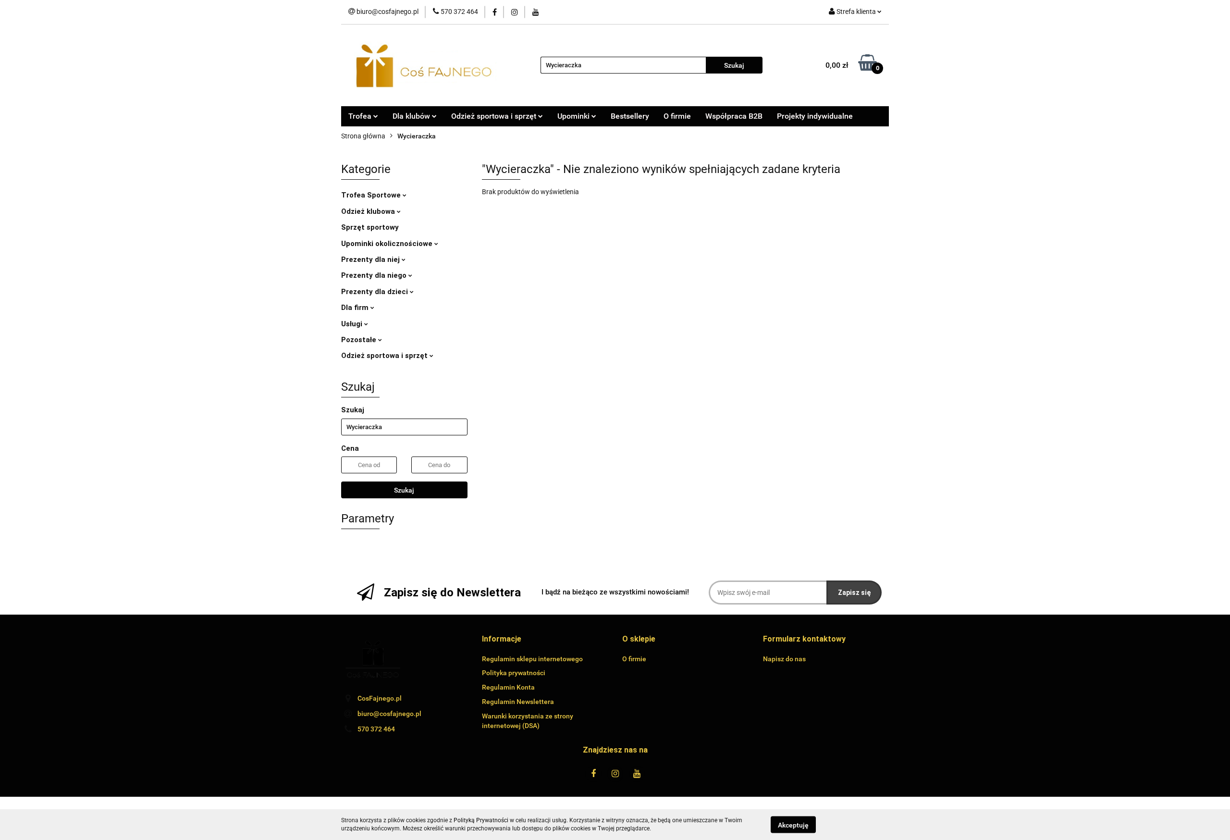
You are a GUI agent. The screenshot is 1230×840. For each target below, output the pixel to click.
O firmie (677, 116)
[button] (501, 639)
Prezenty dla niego (374, 275)
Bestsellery (630, 116)
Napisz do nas (784, 659)
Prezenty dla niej (371, 259)
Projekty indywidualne (815, 116)
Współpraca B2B (734, 116)
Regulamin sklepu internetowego (532, 659)
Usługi (352, 324)
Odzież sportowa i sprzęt (385, 355)
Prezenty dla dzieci (375, 291)
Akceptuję (793, 824)
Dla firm (355, 307)
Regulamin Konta (508, 687)
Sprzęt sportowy (370, 227)
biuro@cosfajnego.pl (389, 713)
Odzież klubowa (369, 211)
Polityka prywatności (513, 673)
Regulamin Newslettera (518, 701)
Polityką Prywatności (481, 820)
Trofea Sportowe (372, 195)
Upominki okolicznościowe (387, 243)
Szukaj (404, 490)
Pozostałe (359, 339)
